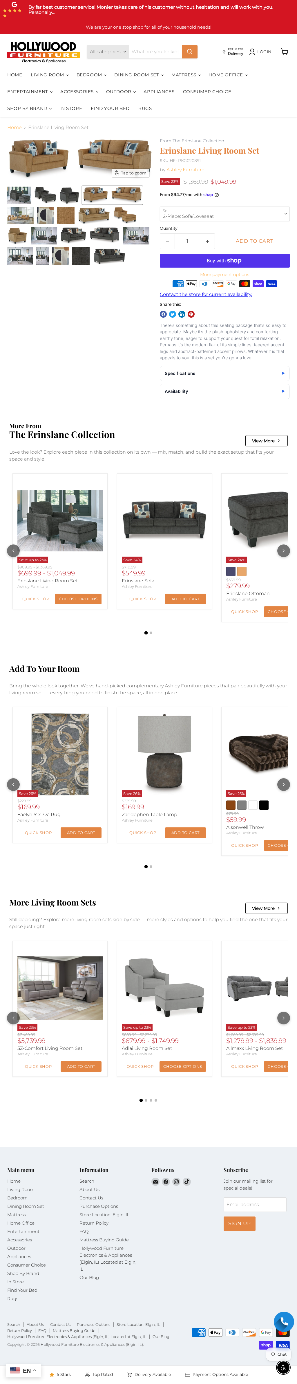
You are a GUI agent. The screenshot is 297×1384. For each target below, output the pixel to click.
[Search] (190, 51)
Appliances (159, 91)
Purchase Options (98, 1206)
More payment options (224, 274)
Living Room (48, 75)
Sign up (239, 1223)
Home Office (226, 75)
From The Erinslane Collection (192, 141)
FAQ (84, 1231)
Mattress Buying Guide (104, 1240)
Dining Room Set (137, 75)
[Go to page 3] (151, 1100)
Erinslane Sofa (138, 581)
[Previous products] (13, 550)
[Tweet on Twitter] (172, 314)
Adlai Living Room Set (147, 1048)
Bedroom (90, 75)
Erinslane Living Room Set (47, 581)
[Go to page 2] (151, 633)
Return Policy (93, 1223)
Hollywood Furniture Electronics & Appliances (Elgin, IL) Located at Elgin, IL (76, 1336)
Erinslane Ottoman (248, 593)
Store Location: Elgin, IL (104, 1214)
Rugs (145, 108)
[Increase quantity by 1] (207, 241)
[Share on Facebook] (163, 314)
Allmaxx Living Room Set (254, 1048)
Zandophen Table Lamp (149, 814)
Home (14, 75)
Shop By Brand (27, 108)
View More (263, 440)
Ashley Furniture (185, 169)
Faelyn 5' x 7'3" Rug (39, 814)
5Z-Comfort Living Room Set (49, 1048)
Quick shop (35, 599)
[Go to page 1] (146, 633)
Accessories (77, 91)
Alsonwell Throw (245, 827)
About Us (89, 1189)
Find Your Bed (110, 108)
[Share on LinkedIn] (181, 314)
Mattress (184, 75)
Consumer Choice (207, 91)
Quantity (169, 228)
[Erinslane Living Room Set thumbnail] (19, 195)
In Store (70, 108)
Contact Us (91, 1198)
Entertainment (28, 91)
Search (86, 1181)
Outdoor (119, 91)
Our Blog (89, 1277)
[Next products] (283, 550)
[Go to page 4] (156, 1100)
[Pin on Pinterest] (191, 314)
